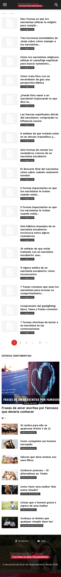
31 (40, 342)
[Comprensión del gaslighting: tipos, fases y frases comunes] (10, 310)
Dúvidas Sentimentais (30, 494)
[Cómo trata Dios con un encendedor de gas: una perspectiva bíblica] (10, 80)
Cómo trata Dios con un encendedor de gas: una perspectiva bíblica (35, 79)
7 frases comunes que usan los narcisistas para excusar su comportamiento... (39, 290)
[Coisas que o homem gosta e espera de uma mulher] (10, 505)
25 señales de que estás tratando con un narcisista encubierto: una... (36, 252)
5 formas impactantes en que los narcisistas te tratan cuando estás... (38, 191)
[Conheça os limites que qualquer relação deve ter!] (10, 522)
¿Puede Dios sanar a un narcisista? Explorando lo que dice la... (38, 98)
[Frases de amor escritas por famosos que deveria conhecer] (30, 383)
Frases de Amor (30, 403)
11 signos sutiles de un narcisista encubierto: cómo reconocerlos (37, 271)
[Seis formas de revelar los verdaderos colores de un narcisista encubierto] (10, 154)
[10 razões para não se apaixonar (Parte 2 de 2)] (10, 429)
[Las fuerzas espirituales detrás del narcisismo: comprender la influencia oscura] (10, 118)
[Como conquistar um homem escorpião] (10, 444)
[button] (56, 4)
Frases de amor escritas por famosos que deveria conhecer (30, 410)
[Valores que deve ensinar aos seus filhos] (10, 459)
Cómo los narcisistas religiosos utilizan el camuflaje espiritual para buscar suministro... (39, 60)
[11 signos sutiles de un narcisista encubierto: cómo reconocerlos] (10, 272)
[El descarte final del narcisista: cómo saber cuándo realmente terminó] (10, 173)
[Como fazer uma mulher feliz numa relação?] (10, 489)
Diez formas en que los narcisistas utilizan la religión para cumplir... (38, 22)
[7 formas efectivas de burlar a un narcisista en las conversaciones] (10, 326)
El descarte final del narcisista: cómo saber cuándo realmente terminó (39, 172)
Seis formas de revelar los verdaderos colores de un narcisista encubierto (36, 153)
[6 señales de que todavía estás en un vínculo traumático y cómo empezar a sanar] (10, 137)
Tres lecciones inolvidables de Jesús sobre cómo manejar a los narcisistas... (39, 41)
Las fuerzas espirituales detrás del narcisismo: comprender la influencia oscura (39, 117)
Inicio (4, 13)
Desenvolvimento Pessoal (31, 525)
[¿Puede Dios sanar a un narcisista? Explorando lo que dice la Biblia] (10, 99)
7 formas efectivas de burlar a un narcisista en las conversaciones (39, 325)
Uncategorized (27, 29)
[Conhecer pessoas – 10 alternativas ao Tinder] (10, 474)
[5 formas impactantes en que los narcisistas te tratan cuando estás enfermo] (10, 192)
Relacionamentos (28, 432)
